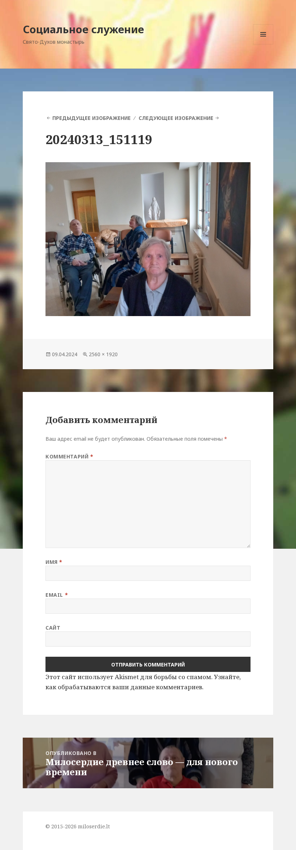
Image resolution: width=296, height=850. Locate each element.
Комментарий (69, 456)
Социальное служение (83, 29)
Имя (53, 561)
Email (56, 594)
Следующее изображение (176, 118)
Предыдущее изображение (91, 118)
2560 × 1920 (103, 354)
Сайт (52, 627)
